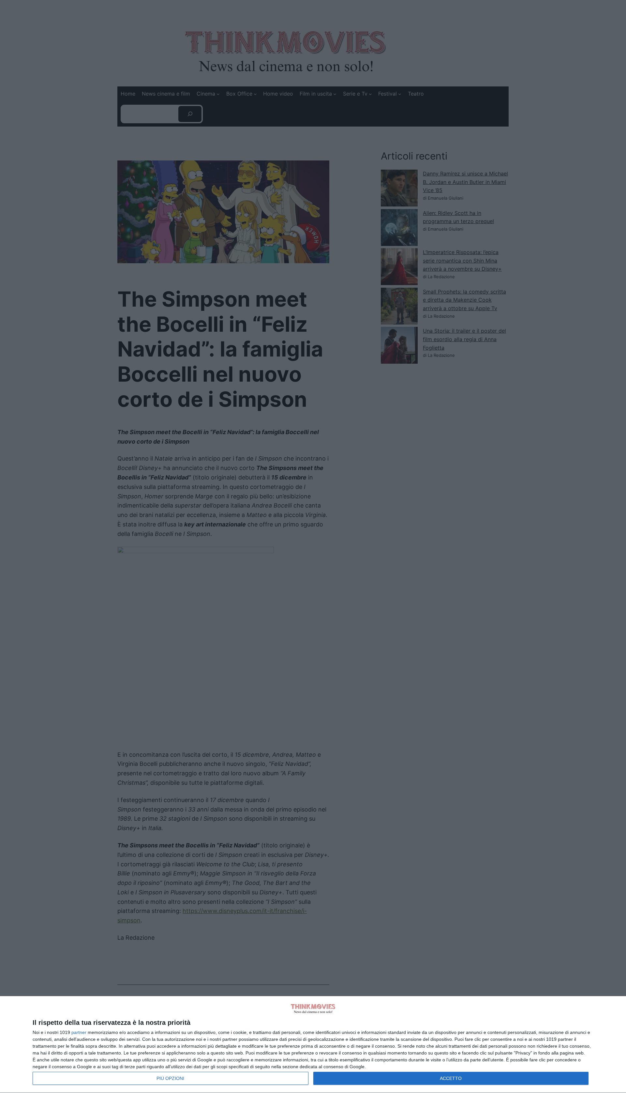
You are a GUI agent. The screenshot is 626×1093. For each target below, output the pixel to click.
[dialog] (313, 1044)
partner (78, 1032)
